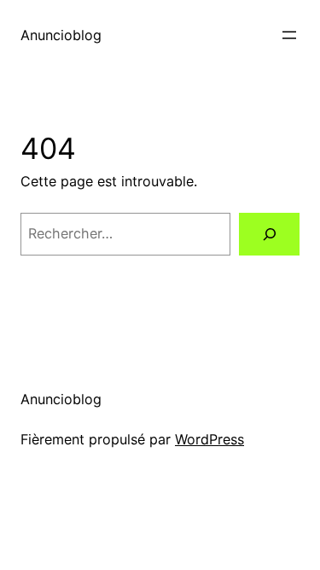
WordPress (209, 439)
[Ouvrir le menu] (289, 35)
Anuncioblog (61, 35)
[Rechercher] (269, 234)
